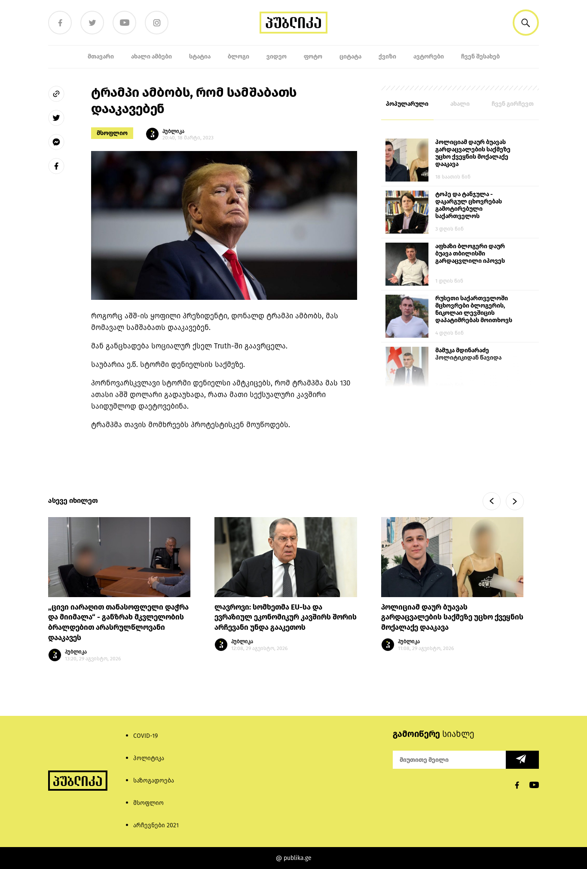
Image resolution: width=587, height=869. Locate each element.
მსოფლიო (112, 133)
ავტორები (428, 56)
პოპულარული (407, 104)
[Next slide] (515, 501)
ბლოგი (238, 56)
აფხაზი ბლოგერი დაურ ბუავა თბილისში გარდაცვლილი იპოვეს (470, 254)
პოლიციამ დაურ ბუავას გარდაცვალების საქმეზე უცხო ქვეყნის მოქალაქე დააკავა (473, 153)
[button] (526, 22)
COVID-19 (145, 736)
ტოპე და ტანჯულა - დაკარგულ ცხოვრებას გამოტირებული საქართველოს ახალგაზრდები (468, 206)
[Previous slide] (492, 501)
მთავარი (101, 56)
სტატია (200, 56)
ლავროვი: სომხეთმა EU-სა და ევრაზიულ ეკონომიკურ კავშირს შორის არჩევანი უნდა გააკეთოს (285, 617)
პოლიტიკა (148, 758)
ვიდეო (276, 56)
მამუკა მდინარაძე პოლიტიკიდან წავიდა (468, 354)
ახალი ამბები (151, 56)
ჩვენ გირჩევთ (513, 104)
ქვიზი (387, 56)
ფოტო (313, 56)
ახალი (460, 104)
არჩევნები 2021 (156, 825)
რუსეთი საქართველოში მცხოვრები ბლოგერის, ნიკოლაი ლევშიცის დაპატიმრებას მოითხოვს (473, 309)
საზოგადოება (153, 780)
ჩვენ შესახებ (480, 56)
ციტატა (350, 56)
